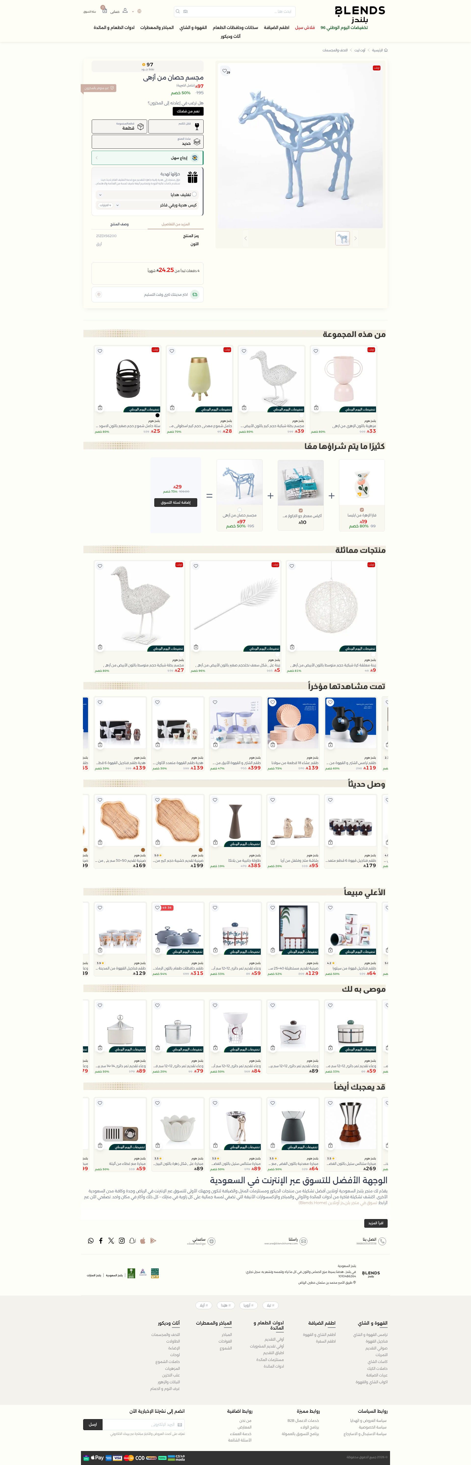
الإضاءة (174, 1348)
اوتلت (376, 67)
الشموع (226, 1348)
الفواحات (225, 1341)
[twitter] (111, 1241)
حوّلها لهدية (170, 174)
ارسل (93, 1424)
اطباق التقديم (273, 1353)
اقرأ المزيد (375, 1223)
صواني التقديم (377, 1348)
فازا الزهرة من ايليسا (362, 515)
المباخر (227, 1334)
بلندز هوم (370, 421)
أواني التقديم (274, 1339)
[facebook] (101, 1241)
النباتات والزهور (169, 1382)
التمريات (382, 1355)
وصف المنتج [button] (119, 224)
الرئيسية (377, 50)
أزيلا (202, 1305)
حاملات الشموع (168, 1361)
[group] (300, 238)
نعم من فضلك (188, 111)
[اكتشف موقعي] (99, 294)
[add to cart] (316, 408)
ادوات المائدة (274, 1366)
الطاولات (173, 1341)
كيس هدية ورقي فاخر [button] (178, 205)
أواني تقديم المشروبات (267, 1346)
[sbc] (143, 1274)
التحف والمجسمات (335, 50)
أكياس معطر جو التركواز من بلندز (301, 516)
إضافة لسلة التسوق (176, 502)
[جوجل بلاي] (153, 1241)
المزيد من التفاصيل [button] (176, 224)
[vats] (155, 1274)
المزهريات (172, 1368)
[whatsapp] (90, 1241)
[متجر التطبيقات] (142, 1241)
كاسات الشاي (378, 1361)
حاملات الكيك (377, 1368)
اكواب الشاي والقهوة (372, 1382)
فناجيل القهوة (377, 1341)
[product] (343, 379)
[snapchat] (132, 1241)
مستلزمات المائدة (270, 1359)
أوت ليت (359, 50)
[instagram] (122, 1241)
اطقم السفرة (326, 1341)
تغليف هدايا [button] (181, 194)
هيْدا (224, 1305)
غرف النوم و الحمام (165, 1388)
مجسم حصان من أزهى (240, 515)
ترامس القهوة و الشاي (370, 1334)
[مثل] (316, 351)
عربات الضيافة (377, 1375)
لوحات (175, 1355)
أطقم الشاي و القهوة (319, 1334)
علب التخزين (171, 1375)
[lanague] (136, 12)
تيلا (269, 1305)
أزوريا (247, 1305)
